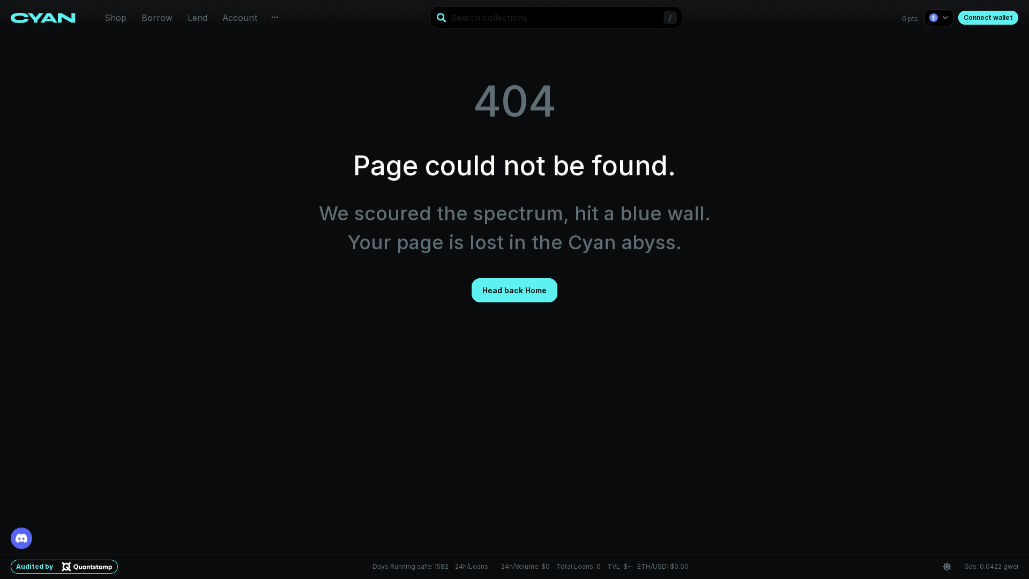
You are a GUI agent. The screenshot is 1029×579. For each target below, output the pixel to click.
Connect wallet (988, 17)
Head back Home (514, 290)
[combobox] (555, 17)
